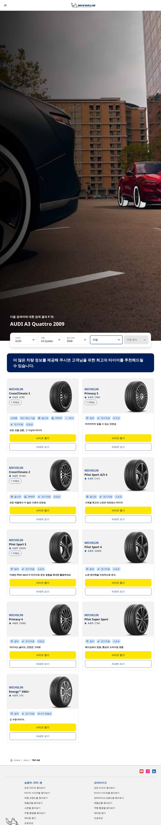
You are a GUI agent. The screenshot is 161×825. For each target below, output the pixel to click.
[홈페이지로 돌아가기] (83, 5)
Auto (26, 760)
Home (17, 760)
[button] (33, 340)
